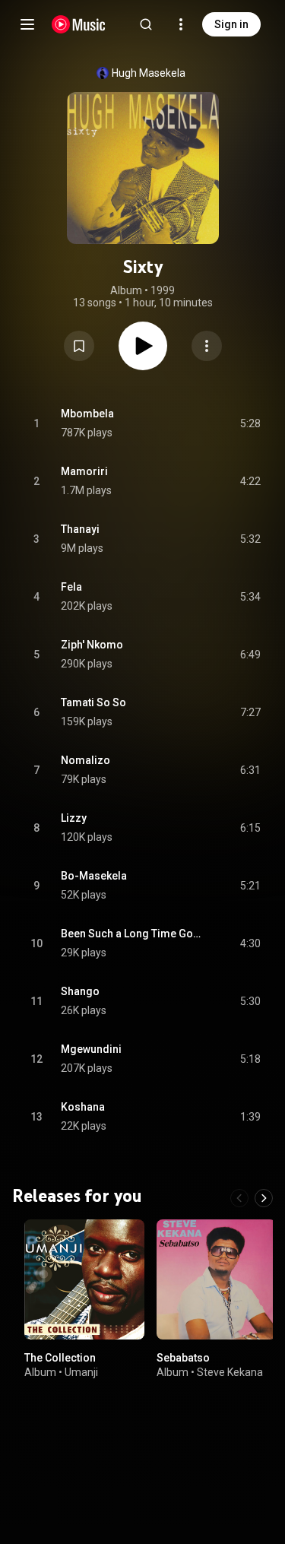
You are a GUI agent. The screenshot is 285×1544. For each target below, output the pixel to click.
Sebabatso (183, 1357)
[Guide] (27, 24)
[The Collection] (84, 1279)
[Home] (79, 24)
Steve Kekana (230, 1372)
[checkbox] (250, 423)
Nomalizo (85, 760)
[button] (79, 346)
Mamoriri (84, 471)
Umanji (81, 1372)
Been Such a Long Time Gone (133, 933)
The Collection (60, 1357)
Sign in (231, 24)
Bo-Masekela (94, 876)
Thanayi (80, 529)
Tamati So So (93, 702)
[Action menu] (207, 346)
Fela (71, 587)
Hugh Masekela (148, 73)
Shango (80, 991)
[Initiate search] (146, 24)
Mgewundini (91, 1049)
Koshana (83, 1107)
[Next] (264, 1198)
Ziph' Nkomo (92, 645)
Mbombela (87, 413)
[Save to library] (79, 346)
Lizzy (74, 818)
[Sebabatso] (217, 1279)
